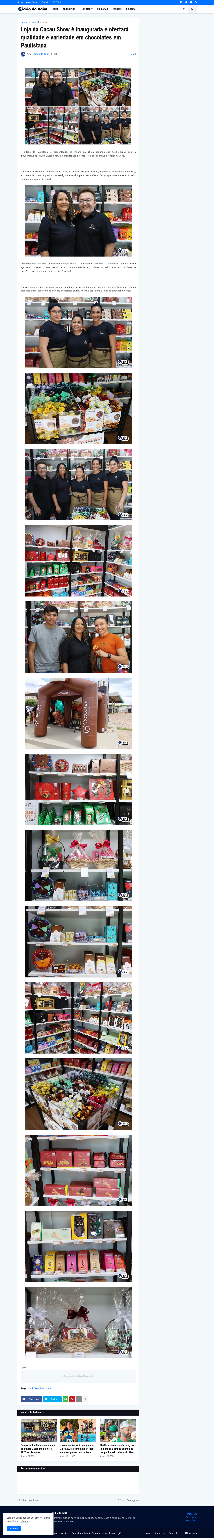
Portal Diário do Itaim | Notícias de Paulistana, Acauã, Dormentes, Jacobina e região (79, 1533)
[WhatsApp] (65, 1399)
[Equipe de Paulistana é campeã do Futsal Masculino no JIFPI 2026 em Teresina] (39, 1430)
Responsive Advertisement (78, 1376)
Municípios (42, 22)
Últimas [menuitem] (86, 9)
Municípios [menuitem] (69, 9)
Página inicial (27, 22)
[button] (184, 9)
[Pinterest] (72, 1399)
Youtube (190, 1520)
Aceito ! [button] (14, 1528)
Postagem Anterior (29, 1500)
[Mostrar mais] (85, 1399)
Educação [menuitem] (102, 9)
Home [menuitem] (55, 9)
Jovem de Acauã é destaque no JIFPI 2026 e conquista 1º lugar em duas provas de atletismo (77, 1449)
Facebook (191, 1517)
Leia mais (24, 1521)
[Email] (79, 1399)
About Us (160, 1533)
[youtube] (191, 2)
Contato (45, 2)
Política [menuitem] (130, 9)
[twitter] (186, 2)
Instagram (191, 1514)
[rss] (196, 2)
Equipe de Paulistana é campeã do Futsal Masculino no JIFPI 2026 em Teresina (38, 1449)
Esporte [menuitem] (117, 9)
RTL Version (57, 2)
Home (20, 2)
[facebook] (181, 2)
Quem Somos (32, 2)
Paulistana (45, 1388)
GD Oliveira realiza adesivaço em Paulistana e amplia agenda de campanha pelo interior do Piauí (117, 1449)
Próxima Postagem (127, 1500)
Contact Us (174, 1533)
